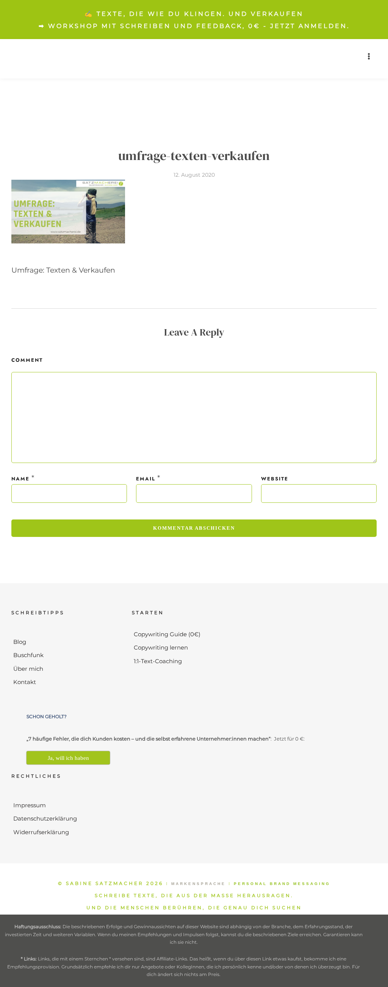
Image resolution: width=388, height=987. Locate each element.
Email (145, 478)
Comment (27, 360)
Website (274, 478)
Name (20, 478)
